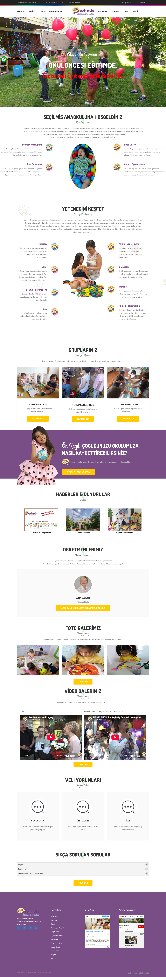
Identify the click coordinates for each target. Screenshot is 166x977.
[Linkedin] (30, 928)
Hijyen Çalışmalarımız (124, 532)
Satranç (123, 286)
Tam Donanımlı (34, 164)
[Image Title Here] (38, 660)
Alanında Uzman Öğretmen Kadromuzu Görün (83, 608)
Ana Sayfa (20, 11)
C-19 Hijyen (141, 2)
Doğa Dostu (130, 144)
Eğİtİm (42, 11)
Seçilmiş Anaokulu (82, 532)
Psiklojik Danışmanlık (129, 305)
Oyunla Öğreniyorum (134, 164)
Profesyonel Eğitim (32, 144)
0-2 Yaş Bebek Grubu (37, 404)
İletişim (136, 11)
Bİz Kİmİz (32, 11)
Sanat (44, 266)
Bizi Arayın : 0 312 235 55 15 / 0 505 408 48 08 (64, 2)
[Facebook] (19, 928)
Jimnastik (124, 266)
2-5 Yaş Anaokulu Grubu (83, 405)
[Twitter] (24, 928)
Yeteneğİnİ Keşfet (56, 11)
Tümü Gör (83, 681)
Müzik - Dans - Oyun (129, 243)
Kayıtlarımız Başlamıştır (41, 532)
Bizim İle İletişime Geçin (78, 472)
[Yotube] (36, 928)
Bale (45, 308)
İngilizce (43, 243)
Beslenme (115, 11)
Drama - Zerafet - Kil (36, 289)
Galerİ (126, 11)
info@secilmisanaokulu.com (29, 2)
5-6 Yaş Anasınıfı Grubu (128, 404)
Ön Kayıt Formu (126, 2)
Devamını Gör (38, 419)
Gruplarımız (102, 11)
